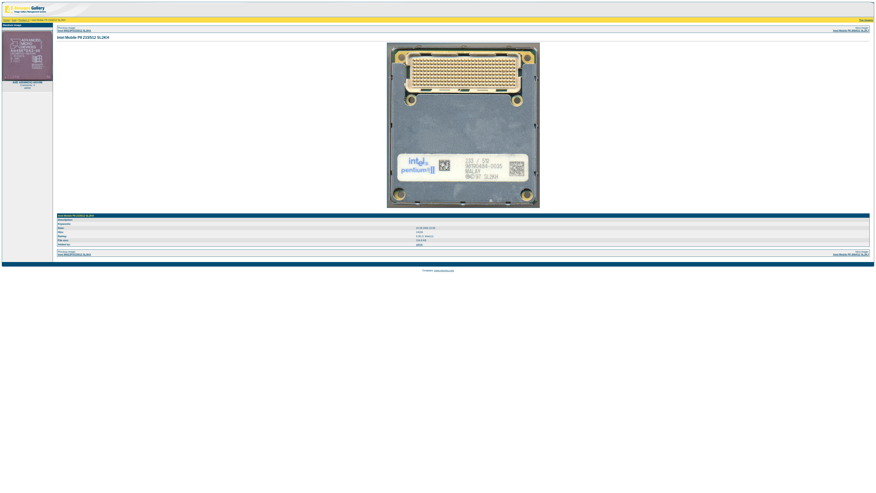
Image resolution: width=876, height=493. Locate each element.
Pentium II (23, 20)
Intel (14, 20)
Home (6, 20)
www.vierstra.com (444, 270)
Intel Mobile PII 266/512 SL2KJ (851, 30)
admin (419, 244)
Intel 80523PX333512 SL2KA (74, 30)
